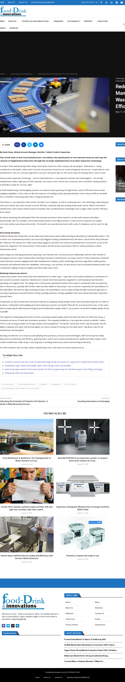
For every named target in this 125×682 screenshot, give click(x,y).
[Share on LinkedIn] (35, 144)
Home (2, 2)
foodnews (43, 384)
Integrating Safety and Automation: (19, 373)
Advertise (14, 28)
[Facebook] (101, 3)
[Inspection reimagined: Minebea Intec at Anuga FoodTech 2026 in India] (83, 485)
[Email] (122, 3)
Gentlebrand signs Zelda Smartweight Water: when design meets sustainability (38, 365)
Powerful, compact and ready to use (82, 556)
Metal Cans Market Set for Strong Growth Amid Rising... (86, 656)
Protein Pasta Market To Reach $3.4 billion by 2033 (85, 639)
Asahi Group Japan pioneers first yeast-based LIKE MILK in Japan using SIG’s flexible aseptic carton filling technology (53, 369)
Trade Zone (102, 21)
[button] (118, 179)
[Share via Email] (41, 144)
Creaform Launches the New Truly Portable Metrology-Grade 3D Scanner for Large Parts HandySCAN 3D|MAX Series (54, 362)
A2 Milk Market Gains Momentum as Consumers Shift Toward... (90, 645)
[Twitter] (106, 3)
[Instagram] (111, 3)
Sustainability (73, 21)
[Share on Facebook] (23, 144)
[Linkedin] (117, 3)
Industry (12, 21)
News (2, 21)
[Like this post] (18, 144)
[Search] (124, 24)
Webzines (88, 21)
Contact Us (23, 2)
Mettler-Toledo (71, 384)
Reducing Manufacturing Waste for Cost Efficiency (21, 388)
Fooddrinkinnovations (26, 384)
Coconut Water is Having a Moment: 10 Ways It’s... (84, 661)
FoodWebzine (55, 384)
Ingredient (58, 21)
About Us (11, 2)
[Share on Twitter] (29, 144)
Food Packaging (8, 384)
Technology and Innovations (35, 21)
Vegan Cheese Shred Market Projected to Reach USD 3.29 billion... (91, 650)
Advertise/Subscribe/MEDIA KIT (43, 2)
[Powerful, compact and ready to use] (83, 534)
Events (3, 28)
